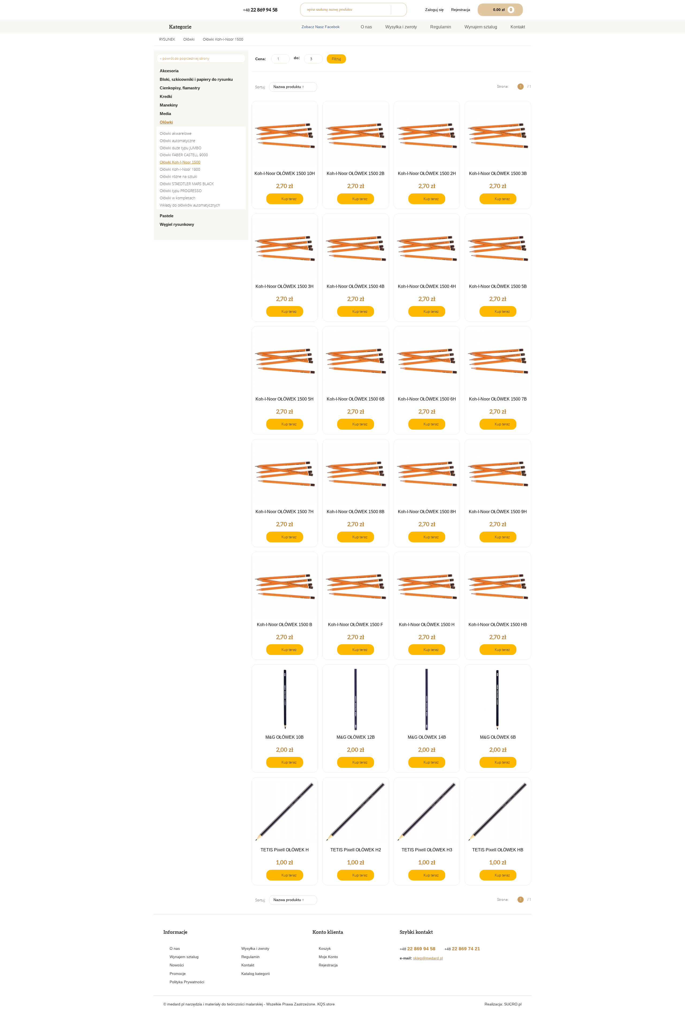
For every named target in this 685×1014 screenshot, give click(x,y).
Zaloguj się (434, 9)
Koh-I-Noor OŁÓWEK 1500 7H (285, 512)
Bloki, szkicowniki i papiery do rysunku (196, 79)
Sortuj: (260, 87)
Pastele (166, 216)
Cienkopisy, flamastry (180, 88)
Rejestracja (460, 9)
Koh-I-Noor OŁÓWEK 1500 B (284, 625)
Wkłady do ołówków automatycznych (190, 205)
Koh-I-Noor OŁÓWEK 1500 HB (498, 625)
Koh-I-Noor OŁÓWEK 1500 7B (498, 399)
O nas (366, 27)
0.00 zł (502, 9)
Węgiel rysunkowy (177, 224)
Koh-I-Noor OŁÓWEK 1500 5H (285, 399)
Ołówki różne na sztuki (178, 176)
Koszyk (325, 948)
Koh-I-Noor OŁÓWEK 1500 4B (356, 286)
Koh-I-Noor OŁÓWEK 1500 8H (427, 512)
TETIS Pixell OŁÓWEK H (285, 850)
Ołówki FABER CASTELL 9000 (184, 154)
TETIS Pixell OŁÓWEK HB (497, 850)
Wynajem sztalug (481, 27)
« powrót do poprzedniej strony (184, 58)
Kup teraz (288, 198)
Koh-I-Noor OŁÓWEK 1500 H (427, 625)
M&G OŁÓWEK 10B (284, 737)
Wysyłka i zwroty (401, 27)
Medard (181, 10)
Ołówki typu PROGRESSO (181, 190)
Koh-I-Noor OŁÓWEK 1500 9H (498, 512)
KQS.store (326, 1004)
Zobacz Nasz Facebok (321, 27)
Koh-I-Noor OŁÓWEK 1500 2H (427, 173)
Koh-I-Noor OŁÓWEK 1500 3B (498, 173)
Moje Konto (328, 957)
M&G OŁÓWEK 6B (498, 737)
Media (165, 113)
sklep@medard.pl (428, 958)
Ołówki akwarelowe (176, 133)
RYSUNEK (167, 39)
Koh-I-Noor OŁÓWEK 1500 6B (356, 399)
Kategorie (180, 27)
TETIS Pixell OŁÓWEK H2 (355, 850)
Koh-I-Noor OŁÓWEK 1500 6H (427, 399)
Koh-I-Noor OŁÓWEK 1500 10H (284, 173)
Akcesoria (169, 70)
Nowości (177, 965)
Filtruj (336, 58)
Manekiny (169, 105)
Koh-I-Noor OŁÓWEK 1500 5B (498, 286)
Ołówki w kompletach (177, 197)
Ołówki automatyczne (177, 140)
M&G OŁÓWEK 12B (356, 737)
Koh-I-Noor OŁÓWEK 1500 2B (356, 173)
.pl (513, 1004)
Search (397, 9)
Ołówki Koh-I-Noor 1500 (223, 39)
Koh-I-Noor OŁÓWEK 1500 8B (356, 512)
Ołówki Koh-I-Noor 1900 (180, 169)
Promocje (178, 973)
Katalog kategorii (255, 973)
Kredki (166, 96)
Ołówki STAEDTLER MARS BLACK (187, 183)
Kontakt (518, 27)
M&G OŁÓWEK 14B (427, 737)
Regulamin (440, 27)
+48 (260, 10)
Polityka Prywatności (187, 982)
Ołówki (189, 39)
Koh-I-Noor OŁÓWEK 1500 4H (427, 286)
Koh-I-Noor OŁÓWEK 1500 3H (285, 286)
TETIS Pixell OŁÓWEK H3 (427, 850)
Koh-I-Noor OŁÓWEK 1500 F (355, 625)
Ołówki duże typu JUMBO (180, 147)
